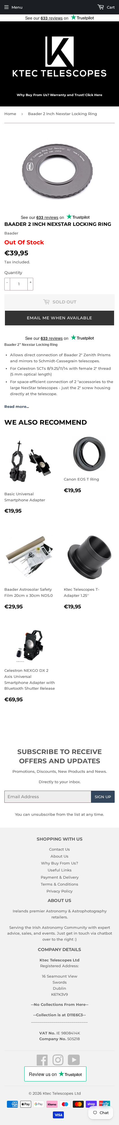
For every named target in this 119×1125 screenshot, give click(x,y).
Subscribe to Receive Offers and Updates (59, 756)
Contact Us (59, 849)
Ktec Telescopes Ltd (62, 1093)
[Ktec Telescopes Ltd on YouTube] (74, 1063)
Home (10, 113)
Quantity (13, 272)
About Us (59, 856)
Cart (110, 7)
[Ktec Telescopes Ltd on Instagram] (58, 1063)
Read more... (16, 406)
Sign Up (103, 796)
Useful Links (60, 870)
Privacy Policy (59, 891)
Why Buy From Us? (59, 863)
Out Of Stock (24, 242)
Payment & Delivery (60, 877)
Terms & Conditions (59, 884)
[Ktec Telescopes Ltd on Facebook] (42, 1063)
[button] (59, 318)
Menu (17, 7)
